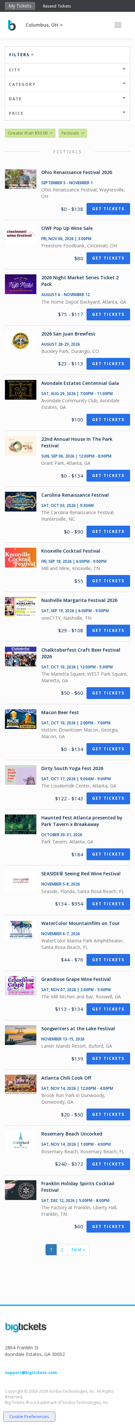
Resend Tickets (57, 6)
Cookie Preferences (29, 1416)
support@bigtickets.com (31, 1372)
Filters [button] (20, 55)
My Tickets (20, 6)
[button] (44, 25)
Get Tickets (108, 209)
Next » (78, 1249)
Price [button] (16, 113)
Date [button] (15, 99)
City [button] (15, 70)
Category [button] (22, 84)
